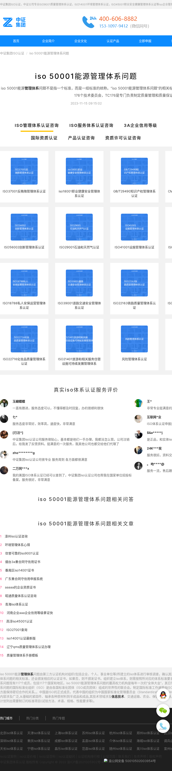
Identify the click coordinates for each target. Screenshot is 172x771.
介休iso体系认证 (120, 741)
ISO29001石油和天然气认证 (79, 247)
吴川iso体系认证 (148, 748)
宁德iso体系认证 (38, 748)
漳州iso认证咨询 (16, 536)
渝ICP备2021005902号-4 (85, 762)
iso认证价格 (27, 756)
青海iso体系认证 (16, 604)
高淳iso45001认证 (19, 621)
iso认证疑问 (66, 756)
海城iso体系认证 (148, 741)
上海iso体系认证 (66, 733)
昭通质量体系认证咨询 (21, 596)
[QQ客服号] (163, 695)
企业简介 (48, 41)
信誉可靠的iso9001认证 (22, 553)
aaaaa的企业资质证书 (20, 587)
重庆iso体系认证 (38, 741)
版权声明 (155, 756)
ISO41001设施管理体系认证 (134, 247)
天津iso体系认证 (38, 733)
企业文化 (80, 41)
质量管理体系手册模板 (22, 655)
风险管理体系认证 (134, 359)
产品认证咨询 (81, 138)
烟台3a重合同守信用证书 (22, 562)
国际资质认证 (44, 138)
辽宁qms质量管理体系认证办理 (29, 647)
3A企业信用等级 (140, 125)
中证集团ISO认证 (12, 53)
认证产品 (113, 41)
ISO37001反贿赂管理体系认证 (24, 191)
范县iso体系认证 (93, 748)
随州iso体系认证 (120, 748)
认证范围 (109, 756)
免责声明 (140, 756)
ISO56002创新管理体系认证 (24, 247)
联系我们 (124, 756)
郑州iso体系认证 (148, 733)
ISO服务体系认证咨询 (91, 125)
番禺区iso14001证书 (19, 570)
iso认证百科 (47, 756)
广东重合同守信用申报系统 (24, 579)
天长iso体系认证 (11, 748)
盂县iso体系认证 (93, 741)
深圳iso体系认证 (11, 741)
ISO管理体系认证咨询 (37, 125)
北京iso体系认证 (11, 733)
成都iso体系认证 (66, 741)
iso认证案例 (8, 756)
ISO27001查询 (16, 630)
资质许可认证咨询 (123, 138)
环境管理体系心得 (17, 545)
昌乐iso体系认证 (66, 748)
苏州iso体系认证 (93, 733)
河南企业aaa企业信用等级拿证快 (30, 613)
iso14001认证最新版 (21, 638)
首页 (16, 41)
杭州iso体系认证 (120, 733)
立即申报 (145, 41)
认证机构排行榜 (89, 756)
